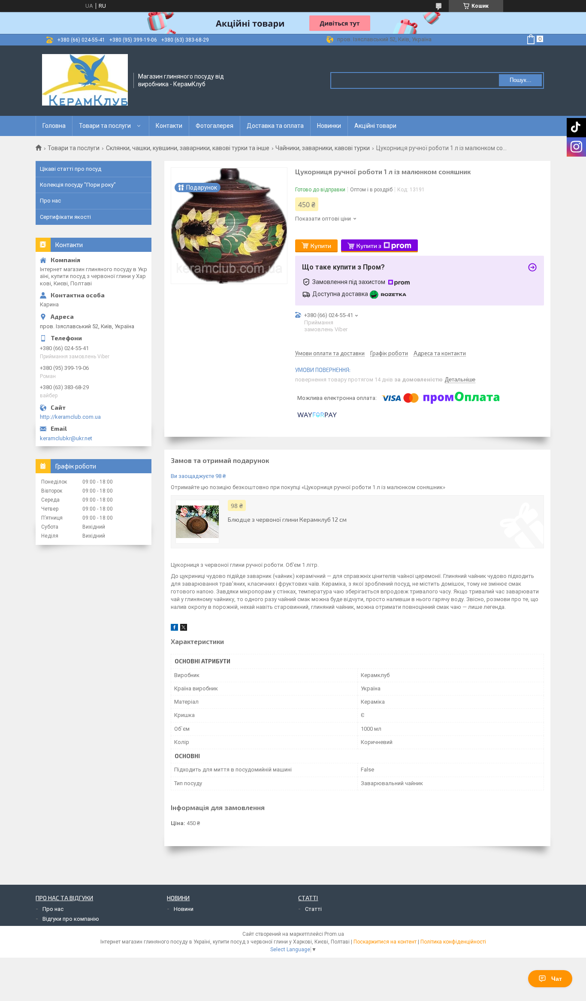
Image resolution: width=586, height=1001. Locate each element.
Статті (313, 909)
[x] (183, 629)
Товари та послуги (105, 125)
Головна (54, 125)
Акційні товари (375, 125)
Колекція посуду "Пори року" (78, 184)
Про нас (50, 200)
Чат (556, 978)
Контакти (169, 125)
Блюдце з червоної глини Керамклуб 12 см (287, 519)
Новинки (329, 125)
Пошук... (521, 80)
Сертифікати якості (65, 217)
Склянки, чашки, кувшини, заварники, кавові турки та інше (187, 148)
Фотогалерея (214, 125)
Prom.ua (334, 934)
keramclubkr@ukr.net (66, 438)
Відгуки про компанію (70, 919)
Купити (321, 245)
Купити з (368, 245)
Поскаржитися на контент (385, 942)
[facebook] (174, 629)
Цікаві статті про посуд (70, 169)
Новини (183, 909)
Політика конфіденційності (453, 942)
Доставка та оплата (275, 125)
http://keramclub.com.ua (70, 417)
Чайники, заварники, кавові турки (322, 148)
